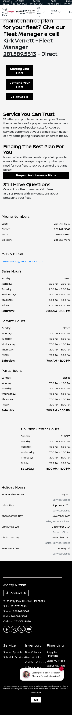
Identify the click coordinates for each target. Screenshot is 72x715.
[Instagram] (14, 629)
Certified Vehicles (35, 662)
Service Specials (12, 652)
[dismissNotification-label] (61, 671)
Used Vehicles (33, 657)
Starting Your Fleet (19, 71)
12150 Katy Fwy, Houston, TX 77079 (22, 261)
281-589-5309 (62, 234)
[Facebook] (6, 629)
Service (9, 645)
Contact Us (18, 593)
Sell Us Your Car (56, 665)
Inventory (33, 645)
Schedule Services (14, 657)
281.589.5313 (19, 53)
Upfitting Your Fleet (19, 85)
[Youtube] (28, 629)
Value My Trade (56, 660)
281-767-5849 (62, 223)
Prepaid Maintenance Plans (36, 175)
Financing (55, 645)
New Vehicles (33, 652)
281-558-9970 (62, 239)
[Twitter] (21, 629)
